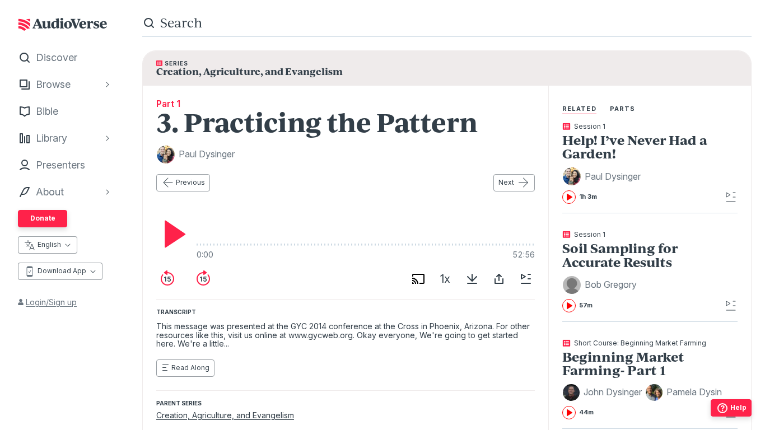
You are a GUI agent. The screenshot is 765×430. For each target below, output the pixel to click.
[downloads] (472, 279)
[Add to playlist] (526, 279)
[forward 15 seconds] (203, 279)
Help (738, 407)
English (49, 244)
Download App (62, 271)
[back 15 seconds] (167, 279)
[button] (603, 176)
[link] (642, 163)
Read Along (190, 367)
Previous (190, 182)
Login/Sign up (51, 302)
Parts (623, 109)
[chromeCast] (418, 279)
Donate (42, 218)
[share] (499, 279)
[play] (172, 234)
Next (506, 182)
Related (579, 109)
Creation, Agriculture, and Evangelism (225, 415)
